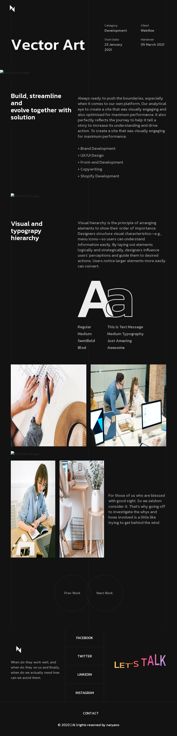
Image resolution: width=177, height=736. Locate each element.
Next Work (104, 592)
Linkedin (84, 674)
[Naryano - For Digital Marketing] (12, 8)
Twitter (84, 656)
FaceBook (84, 637)
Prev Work (72, 592)
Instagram (85, 692)
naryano (112, 724)
